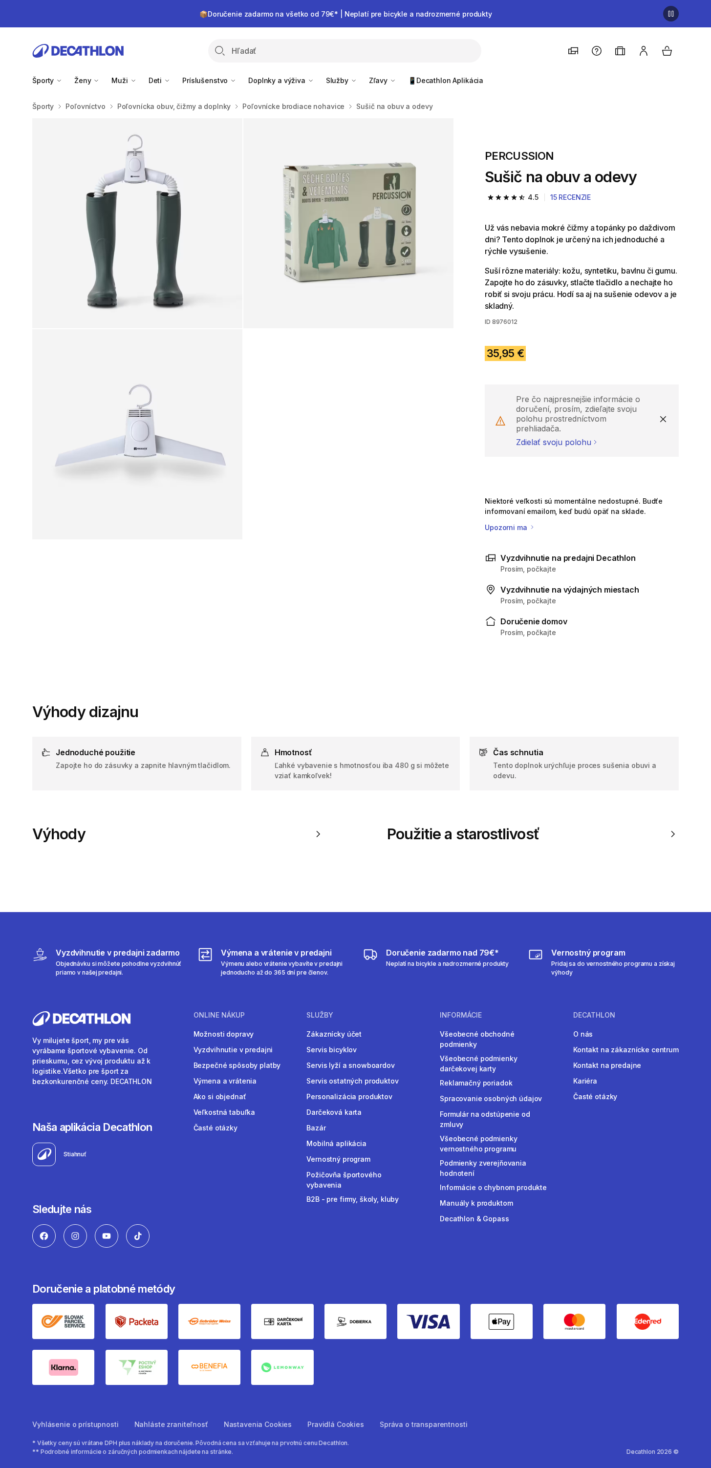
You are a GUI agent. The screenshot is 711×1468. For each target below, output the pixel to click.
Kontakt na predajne (607, 1065)
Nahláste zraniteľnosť (171, 1424)
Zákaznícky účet (334, 1034)
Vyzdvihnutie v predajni (233, 1049)
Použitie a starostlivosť (463, 834)
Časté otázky (215, 1128)
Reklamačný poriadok (476, 1083)
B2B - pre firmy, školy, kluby (352, 1199)
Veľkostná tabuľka (225, 1112)
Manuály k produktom (476, 1203)
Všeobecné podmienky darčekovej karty (478, 1063)
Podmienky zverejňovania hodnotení (483, 1168)
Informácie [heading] (461, 1015)
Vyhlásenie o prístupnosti (75, 1424)
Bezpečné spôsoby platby (237, 1065)
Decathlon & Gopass (474, 1218)
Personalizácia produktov (349, 1096)
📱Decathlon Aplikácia (445, 80)
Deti (156, 80)
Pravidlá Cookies (335, 1424)
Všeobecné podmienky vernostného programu (478, 1143)
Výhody (59, 834)
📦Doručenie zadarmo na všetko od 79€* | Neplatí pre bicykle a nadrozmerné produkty (345, 14)
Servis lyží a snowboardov (350, 1065)
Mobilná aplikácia (336, 1143)
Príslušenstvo (206, 80)
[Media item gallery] (242, 328)
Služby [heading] (319, 1015)
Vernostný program (338, 1159)
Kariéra (585, 1081)
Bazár (315, 1128)
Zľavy (379, 80)
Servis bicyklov (331, 1049)
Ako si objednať (220, 1096)
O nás (583, 1034)
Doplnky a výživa (277, 80)
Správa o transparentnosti (424, 1424)
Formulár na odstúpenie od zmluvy (485, 1119)
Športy (44, 80)
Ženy (83, 80)
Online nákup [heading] (219, 1015)
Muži (120, 80)
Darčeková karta (334, 1112)
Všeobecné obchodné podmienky (477, 1039)
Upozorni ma (507, 527)
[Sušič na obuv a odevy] (137, 223)
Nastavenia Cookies (258, 1424)
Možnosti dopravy (224, 1034)
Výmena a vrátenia (225, 1081)
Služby (338, 80)
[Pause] (671, 13)
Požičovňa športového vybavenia (343, 1179)
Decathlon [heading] (594, 1015)
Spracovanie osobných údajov (491, 1098)
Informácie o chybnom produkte (493, 1187)
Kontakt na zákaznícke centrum (626, 1049)
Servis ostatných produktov (352, 1081)
